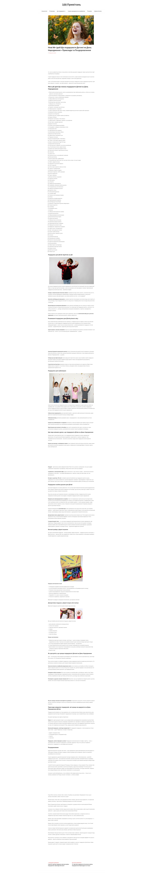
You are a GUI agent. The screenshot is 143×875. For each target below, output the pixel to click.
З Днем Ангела (97, 11)
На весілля (44, 11)
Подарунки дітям (52, 52)
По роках (89, 11)
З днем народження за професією (76, 11)
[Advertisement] (71, 62)
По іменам (52, 11)
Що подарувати (61, 11)
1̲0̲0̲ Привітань (71, 4)
